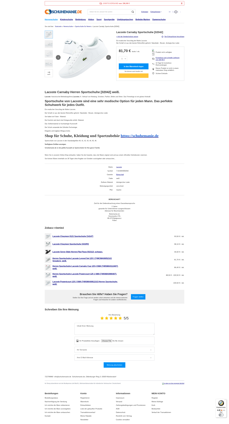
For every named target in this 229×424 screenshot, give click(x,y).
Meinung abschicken (114, 365)
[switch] (221, 414)
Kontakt (47, 416)
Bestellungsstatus (51, 398)
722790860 (49, 377)
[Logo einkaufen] (63, 11)
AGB (117, 409)
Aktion (91, 20)
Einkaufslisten (155, 12)
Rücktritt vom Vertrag (124, 416)
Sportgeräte (109, 20)
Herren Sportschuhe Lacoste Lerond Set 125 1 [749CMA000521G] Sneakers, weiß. (82, 259)
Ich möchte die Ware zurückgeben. (58, 409)
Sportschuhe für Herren (83, 26)
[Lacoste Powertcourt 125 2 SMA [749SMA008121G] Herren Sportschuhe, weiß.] (48, 283)
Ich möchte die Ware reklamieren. (57, 405)
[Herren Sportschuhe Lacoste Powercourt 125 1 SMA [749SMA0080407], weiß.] (48, 275)
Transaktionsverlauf (87, 412)
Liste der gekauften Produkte (91, 409)
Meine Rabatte (85, 416)
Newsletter (84, 420)
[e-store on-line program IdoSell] (173, 383)
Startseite (58, 26)
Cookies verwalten (123, 420)
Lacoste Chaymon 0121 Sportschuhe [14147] (72, 236)
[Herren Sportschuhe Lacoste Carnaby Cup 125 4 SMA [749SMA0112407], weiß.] (48, 267)
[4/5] (115, 318)
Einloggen (144, 12)
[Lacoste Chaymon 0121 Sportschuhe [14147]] (48, 236)
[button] (58, 57)
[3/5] (111, 318)
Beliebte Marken (142, 20)
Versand (119, 402)
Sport (98, 20)
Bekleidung (80, 20)
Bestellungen (51, 393)
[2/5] (106, 318)
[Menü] (225, 400)
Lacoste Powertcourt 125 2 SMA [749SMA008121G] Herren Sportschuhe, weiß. (85, 283)
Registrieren (85, 398)
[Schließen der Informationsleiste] (181, 3)
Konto (83, 393)
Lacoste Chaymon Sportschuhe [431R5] (70, 244)
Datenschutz (120, 412)
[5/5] (120, 318)
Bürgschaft (120, 174)
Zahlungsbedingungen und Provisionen (131, 405)
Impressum (120, 398)
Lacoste (119, 167)
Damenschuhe (159, 20)
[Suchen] (132, 12)
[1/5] (102, 318)
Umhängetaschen (125, 20)
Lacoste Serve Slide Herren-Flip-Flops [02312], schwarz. (77, 252)
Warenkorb (84, 402)
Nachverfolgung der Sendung (56, 402)
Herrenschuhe (51, 20)
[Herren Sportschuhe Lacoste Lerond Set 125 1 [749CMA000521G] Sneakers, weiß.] (48, 259)
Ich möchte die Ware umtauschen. (57, 412)
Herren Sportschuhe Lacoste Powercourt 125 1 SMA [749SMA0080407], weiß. (84, 275)
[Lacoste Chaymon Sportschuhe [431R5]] (48, 244)
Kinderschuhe (66, 20)
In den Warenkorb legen (133, 66)
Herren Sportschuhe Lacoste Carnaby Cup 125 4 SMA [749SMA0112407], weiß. (85, 267)
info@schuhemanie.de (62, 377)
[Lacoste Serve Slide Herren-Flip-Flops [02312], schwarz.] (48, 252)
